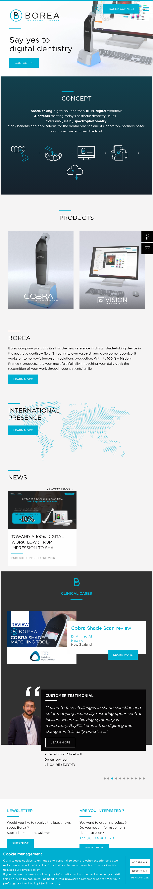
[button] (105, 778)
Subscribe (20, 843)
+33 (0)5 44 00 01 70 (96, 838)
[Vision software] (112, 270)
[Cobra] (41, 270)
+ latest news (58, 489)
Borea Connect (121, 8)
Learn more (23, 379)
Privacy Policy (29, 869)
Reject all (139, 871)
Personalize (140, 877)
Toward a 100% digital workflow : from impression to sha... (37, 542)
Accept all (140, 862)
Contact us (24, 63)
